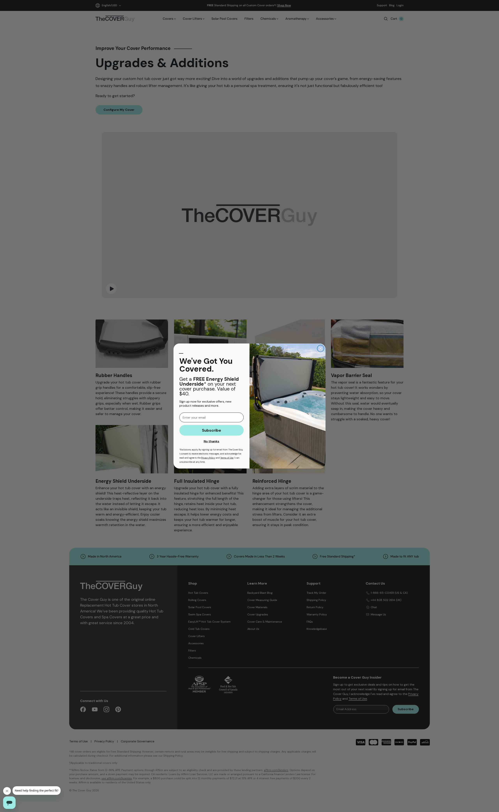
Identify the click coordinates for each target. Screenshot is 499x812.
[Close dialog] (320, 348)
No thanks (211, 441)
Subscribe (211, 430)
